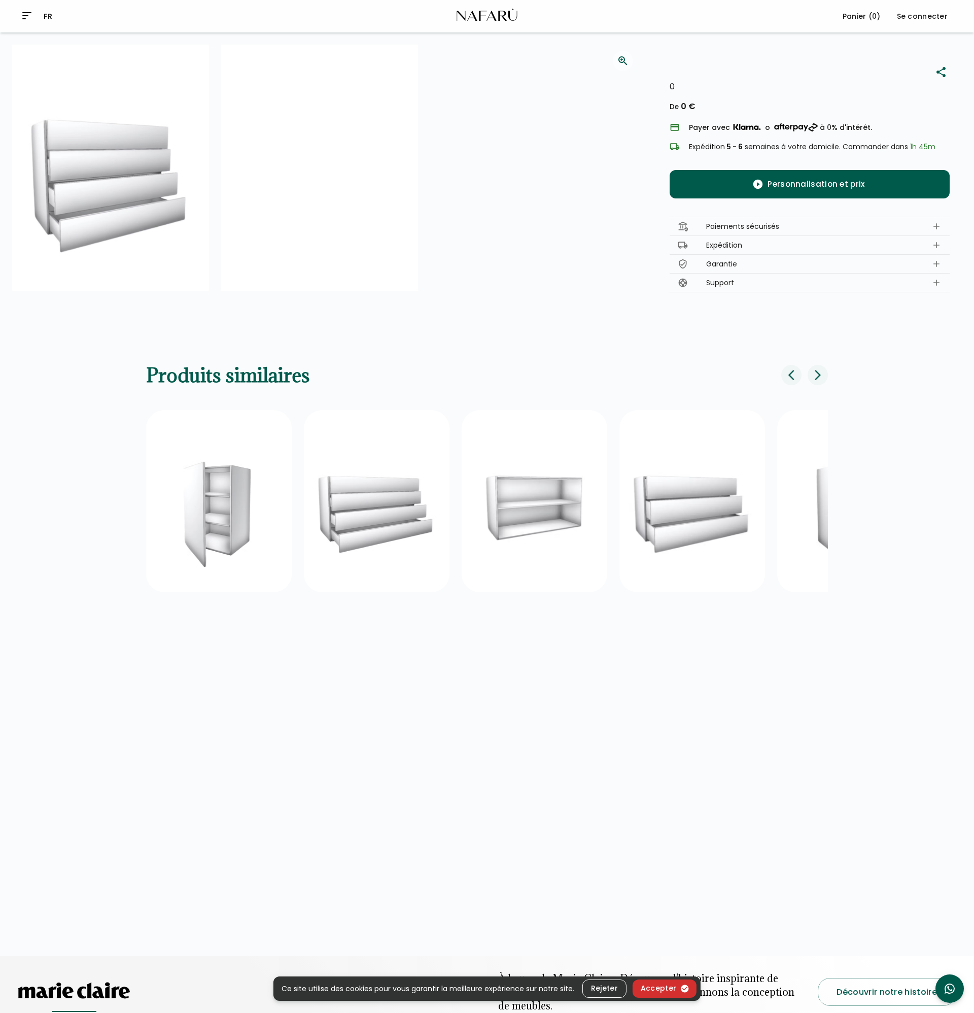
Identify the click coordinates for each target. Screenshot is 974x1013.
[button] (810, 226)
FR (48, 16)
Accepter (658, 988)
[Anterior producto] (791, 375)
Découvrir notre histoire (887, 992)
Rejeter (604, 988)
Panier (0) (862, 16)
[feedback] (623, 61)
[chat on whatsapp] (949, 988)
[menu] (27, 15)
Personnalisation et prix (816, 184)
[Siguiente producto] (818, 375)
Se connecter (922, 16)
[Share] (941, 72)
